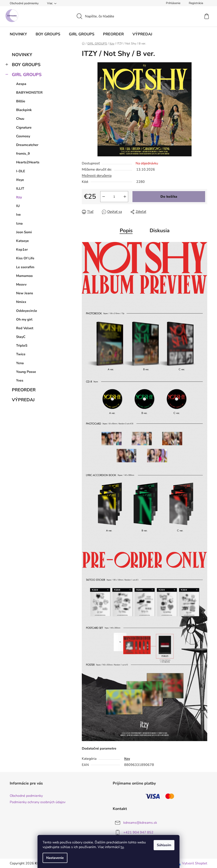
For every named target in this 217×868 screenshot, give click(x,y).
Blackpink (24, 110)
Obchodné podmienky (24, 3)
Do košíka (168, 196)
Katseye (22, 241)
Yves (19, 380)
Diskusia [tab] (160, 230)
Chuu (20, 118)
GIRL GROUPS (27, 75)
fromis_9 (23, 153)
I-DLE (20, 171)
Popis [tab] (126, 230)
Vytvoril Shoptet (194, 863)
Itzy (19, 197)
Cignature (24, 127)
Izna (19, 223)
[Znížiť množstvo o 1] (103, 196)
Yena (20, 363)
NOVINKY (22, 55)
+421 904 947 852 (138, 832)
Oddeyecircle (26, 310)
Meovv (21, 284)
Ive (18, 214)
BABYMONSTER (29, 92)
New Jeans (24, 293)
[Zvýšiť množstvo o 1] (125, 196)
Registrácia (196, 3)
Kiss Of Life (25, 258)
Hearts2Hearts (27, 162)
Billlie (20, 101)
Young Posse (26, 371)
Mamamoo (24, 276)
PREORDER (24, 390)
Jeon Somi (24, 232)
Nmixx (21, 302)
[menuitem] (18, 34)
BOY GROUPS (26, 65)
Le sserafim (25, 267)
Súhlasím (164, 845)
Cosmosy (23, 136)
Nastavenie (55, 858)
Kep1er (22, 249)
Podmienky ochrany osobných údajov (37, 802)
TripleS (21, 345)
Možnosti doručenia (96, 175)
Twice (20, 354)
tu (122, 847)
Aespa (21, 84)
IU (18, 206)
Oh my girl (24, 319)
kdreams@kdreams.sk (140, 822)
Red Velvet (24, 328)
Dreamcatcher (27, 145)
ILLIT (20, 188)
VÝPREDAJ (23, 400)
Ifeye (20, 180)
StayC (20, 337)
